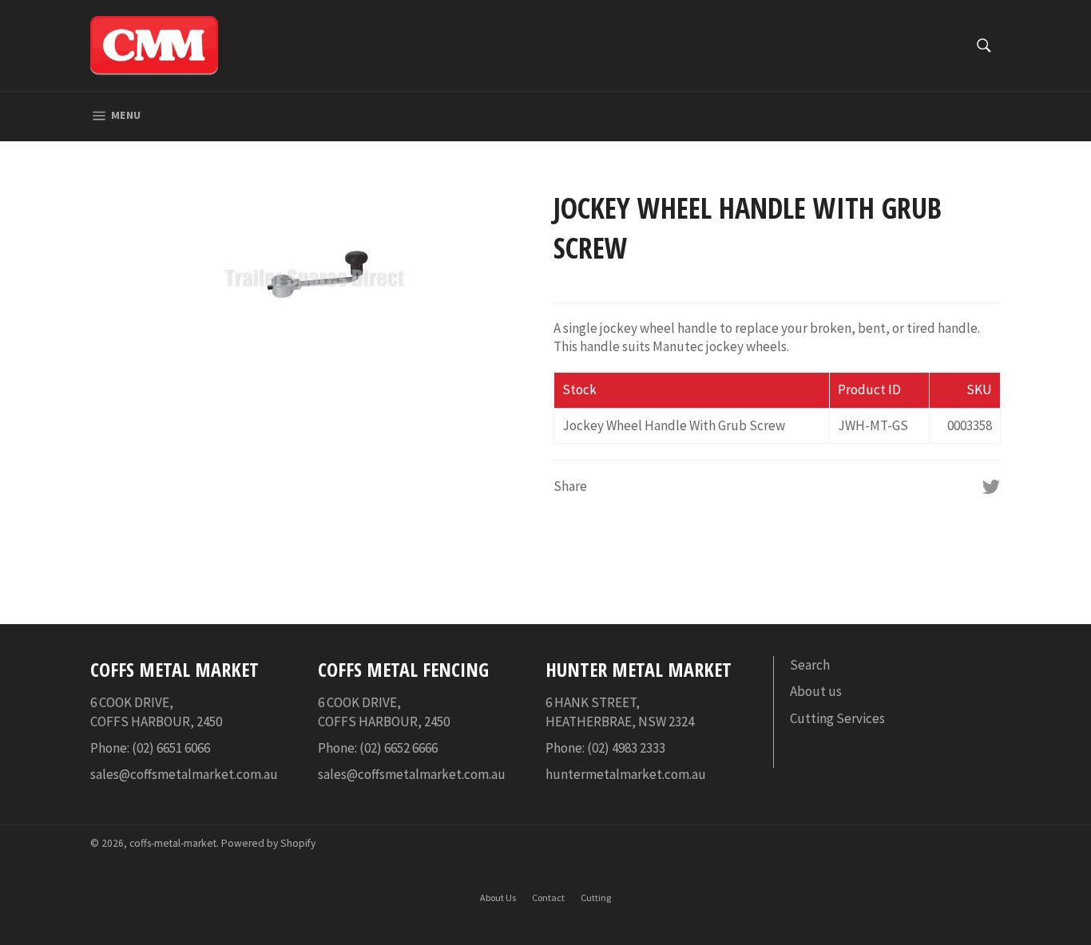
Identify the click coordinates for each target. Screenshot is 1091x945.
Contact (548, 897)
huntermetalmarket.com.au (626, 774)
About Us (498, 897)
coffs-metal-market (172, 843)
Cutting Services (837, 718)
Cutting (596, 897)
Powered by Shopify (268, 843)
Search (810, 665)
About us (816, 691)
